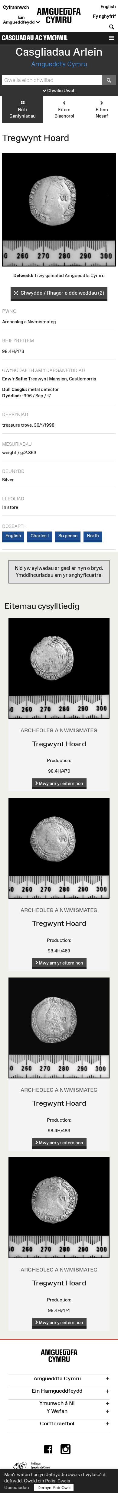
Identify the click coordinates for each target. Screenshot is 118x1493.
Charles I (40, 535)
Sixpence (67, 535)
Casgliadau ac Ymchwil (34, 38)
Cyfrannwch (16, 7)
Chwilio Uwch (61, 90)
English (108, 6)
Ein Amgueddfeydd (19, 19)
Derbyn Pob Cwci (54, 1487)
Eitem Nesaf (102, 112)
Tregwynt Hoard (59, 744)
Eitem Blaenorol (64, 112)
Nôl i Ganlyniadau (22, 112)
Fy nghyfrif (104, 16)
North (93, 535)
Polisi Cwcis (57, 1480)
